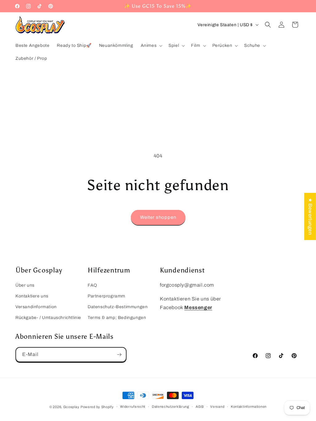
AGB (200, 406)
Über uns (25, 285)
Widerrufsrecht (132, 406)
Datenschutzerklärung (170, 406)
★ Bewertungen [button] (310, 216)
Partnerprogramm (106, 296)
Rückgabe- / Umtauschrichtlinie (48, 317)
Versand (217, 406)
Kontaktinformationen (249, 406)
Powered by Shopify (97, 407)
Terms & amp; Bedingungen (117, 317)
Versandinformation (36, 307)
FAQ (92, 285)
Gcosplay (71, 407)
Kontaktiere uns (31, 296)
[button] (151, 45)
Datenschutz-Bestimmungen (118, 307)
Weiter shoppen (158, 217)
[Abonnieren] (119, 354)
